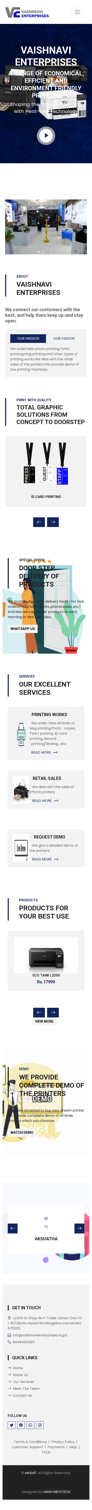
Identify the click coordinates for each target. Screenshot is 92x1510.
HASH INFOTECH (56, 1491)
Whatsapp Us (22, 629)
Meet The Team (26, 1388)
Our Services (23, 1381)
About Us (20, 1374)
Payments (56, 1447)
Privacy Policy (62, 1441)
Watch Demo (21, 1133)
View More (44, 1021)
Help (73, 1447)
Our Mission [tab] (28, 338)
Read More (40, 752)
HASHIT (31, 1472)
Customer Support (27, 1447)
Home (18, 1367)
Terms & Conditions (30, 1441)
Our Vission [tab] (63, 338)
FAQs (46, 1452)
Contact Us (22, 1395)
